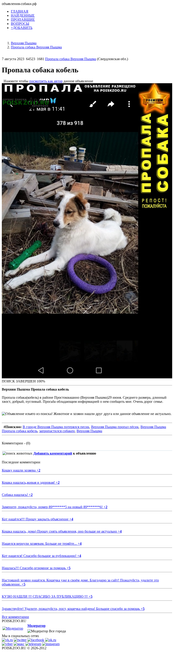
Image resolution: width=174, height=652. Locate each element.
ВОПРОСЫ (20, 24)
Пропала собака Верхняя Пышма (70, 59)
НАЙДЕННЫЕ (23, 15)
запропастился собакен (57, 431)
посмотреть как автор (46, 81)
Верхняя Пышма (89, 431)
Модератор (36, 626)
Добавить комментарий (52, 453)
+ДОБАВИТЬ (21, 28)
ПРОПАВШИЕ (23, 19)
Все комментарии (15, 617)
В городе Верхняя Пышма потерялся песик (56, 427)
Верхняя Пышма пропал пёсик (115, 427)
